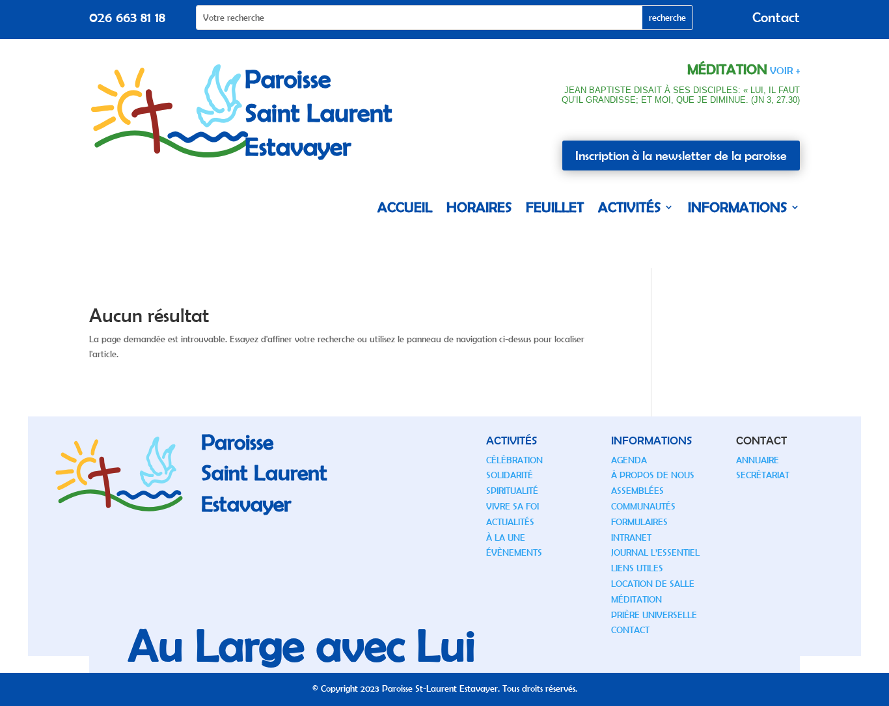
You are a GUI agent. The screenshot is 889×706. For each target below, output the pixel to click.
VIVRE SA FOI (512, 506)
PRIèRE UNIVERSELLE (654, 615)
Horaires (479, 207)
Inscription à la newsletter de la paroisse (681, 155)
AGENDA (629, 460)
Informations (737, 207)
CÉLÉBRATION (514, 460)
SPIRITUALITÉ (512, 490)
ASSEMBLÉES (637, 490)
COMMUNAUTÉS (643, 506)
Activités (629, 207)
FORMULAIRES (639, 522)
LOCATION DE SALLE (652, 583)
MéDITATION (636, 599)
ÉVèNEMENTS (514, 552)
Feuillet (555, 207)
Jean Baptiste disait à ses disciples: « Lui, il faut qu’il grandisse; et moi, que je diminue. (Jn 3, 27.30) (681, 95)
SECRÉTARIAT (762, 475)
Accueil (404, 207)
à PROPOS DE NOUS (652, 475)
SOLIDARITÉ (509, 475)
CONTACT (630, 630)
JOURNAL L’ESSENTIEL (655, 552)
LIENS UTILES (637, 568)
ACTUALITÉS (510, 522)
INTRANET (631, 537)
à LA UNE (505, 537)
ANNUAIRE (757, 460)
